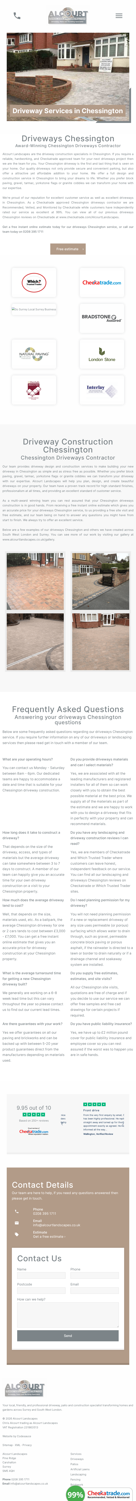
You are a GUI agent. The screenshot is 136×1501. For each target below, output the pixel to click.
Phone (75, 1269)
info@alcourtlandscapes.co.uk (56, 1225)
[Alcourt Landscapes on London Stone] (102, 354)
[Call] (17, 15)
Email (74, 1284)
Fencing (75, 1479)
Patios (74, 1464)
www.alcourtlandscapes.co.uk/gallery (28, 539)
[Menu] (119, 15)
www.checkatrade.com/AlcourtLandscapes (89, 217)
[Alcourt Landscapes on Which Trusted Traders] (34, 282)
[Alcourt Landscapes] (68, 15)
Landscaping (78, 1474)
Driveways (77, 1459)
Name (21, 1269)
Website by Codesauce (16, 1436)
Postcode (24, 1284)
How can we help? (31, 1299)
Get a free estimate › (49, 1237)
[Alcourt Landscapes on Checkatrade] (102, 282)
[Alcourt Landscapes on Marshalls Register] (34, 390)
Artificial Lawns (80, 1469)
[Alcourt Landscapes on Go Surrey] (34, 309)
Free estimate (67, 249)
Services (75, 1454)
